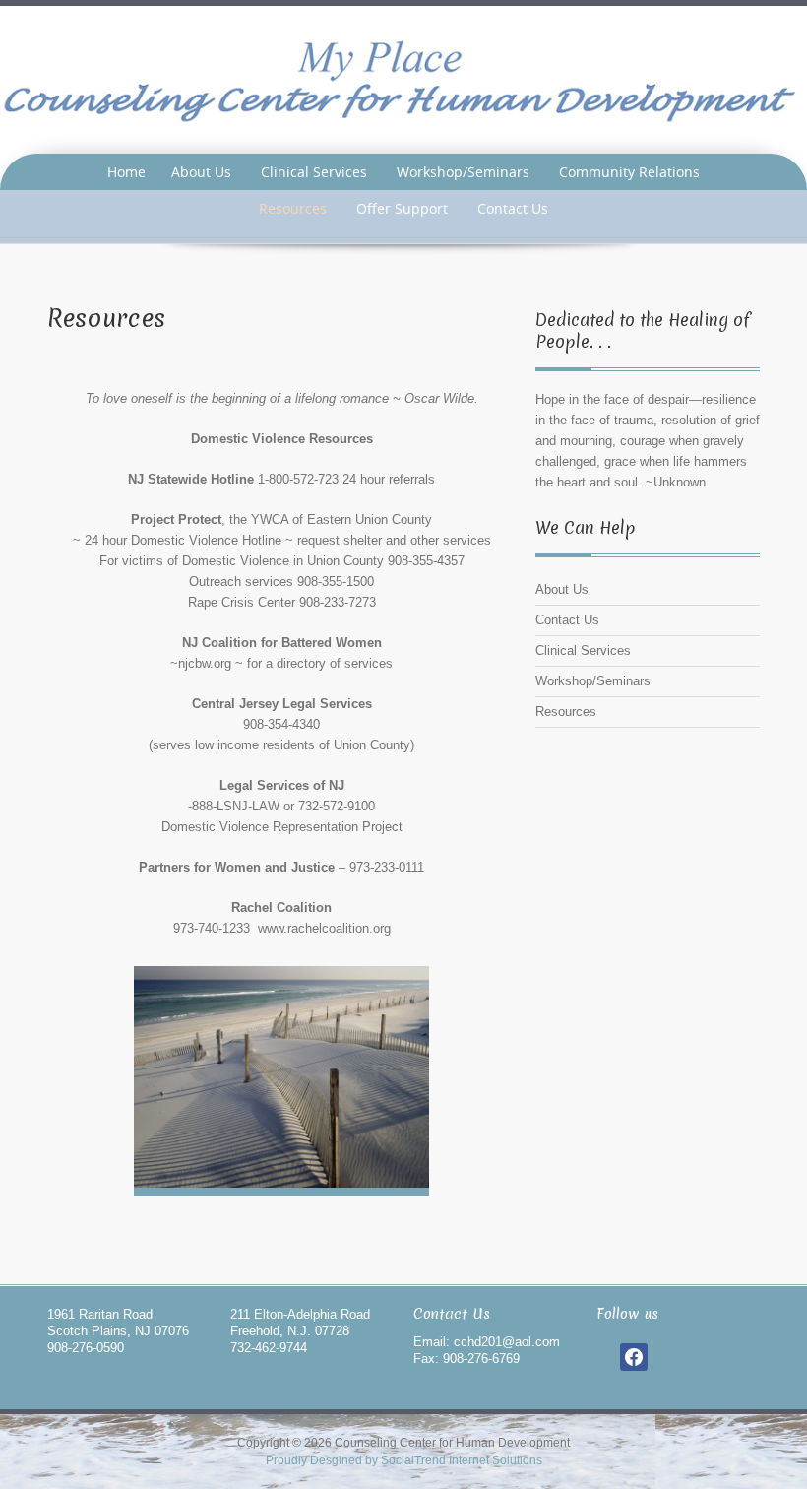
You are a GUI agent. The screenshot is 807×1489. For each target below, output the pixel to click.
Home (126, 171)
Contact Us (512, 208)
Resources (293, 208)
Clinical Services (314, 171)
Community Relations (629, 171)
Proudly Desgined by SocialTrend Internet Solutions (404, 1460)
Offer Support (402, 208)
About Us (201, 171)
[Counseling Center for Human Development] (403, 79)
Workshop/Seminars (463, 171)
